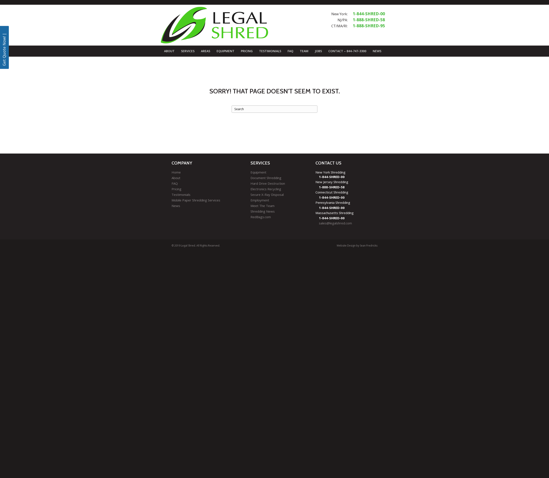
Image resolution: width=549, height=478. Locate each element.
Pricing (247, 51)
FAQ (290, 51)
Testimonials (270, 51)
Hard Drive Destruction (267, 183)
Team (304, 51)
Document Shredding (265, 178)
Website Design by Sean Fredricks (357, 245)
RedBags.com (260, 217)
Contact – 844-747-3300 (347, 51)
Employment (259, 200)
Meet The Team (262, 206)
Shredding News (262, 211)
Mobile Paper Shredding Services (196, 200)
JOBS (318, 51)
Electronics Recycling (265, 189)
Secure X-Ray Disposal (267, 194)
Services (188, 51)
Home (176, 172)
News (377, 51)
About (169, 51)
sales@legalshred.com (335, 223)
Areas (205, 51)
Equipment (225, 51)
